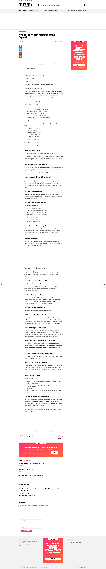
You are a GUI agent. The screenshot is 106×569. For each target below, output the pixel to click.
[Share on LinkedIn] (20, 56)
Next (86, 11)
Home (42, 5)
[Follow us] (84, 5)
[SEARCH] (86, 5)
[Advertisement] (53, 21)
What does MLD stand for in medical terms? (77, 10)
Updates (47, 5)
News (58, 5)
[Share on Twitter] (20, 49)
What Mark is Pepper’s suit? (51, 10)
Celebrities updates (36, 409)
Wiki (53, 5)
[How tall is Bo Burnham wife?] (1, 284)
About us (85, 567)
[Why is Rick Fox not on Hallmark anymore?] (104, 284)
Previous (19, 11)
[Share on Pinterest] (20, 53)
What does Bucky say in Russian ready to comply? (29, 10)
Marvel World (22, 486)
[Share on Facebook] (20, 46)
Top (37, 5)
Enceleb (81, 567)
